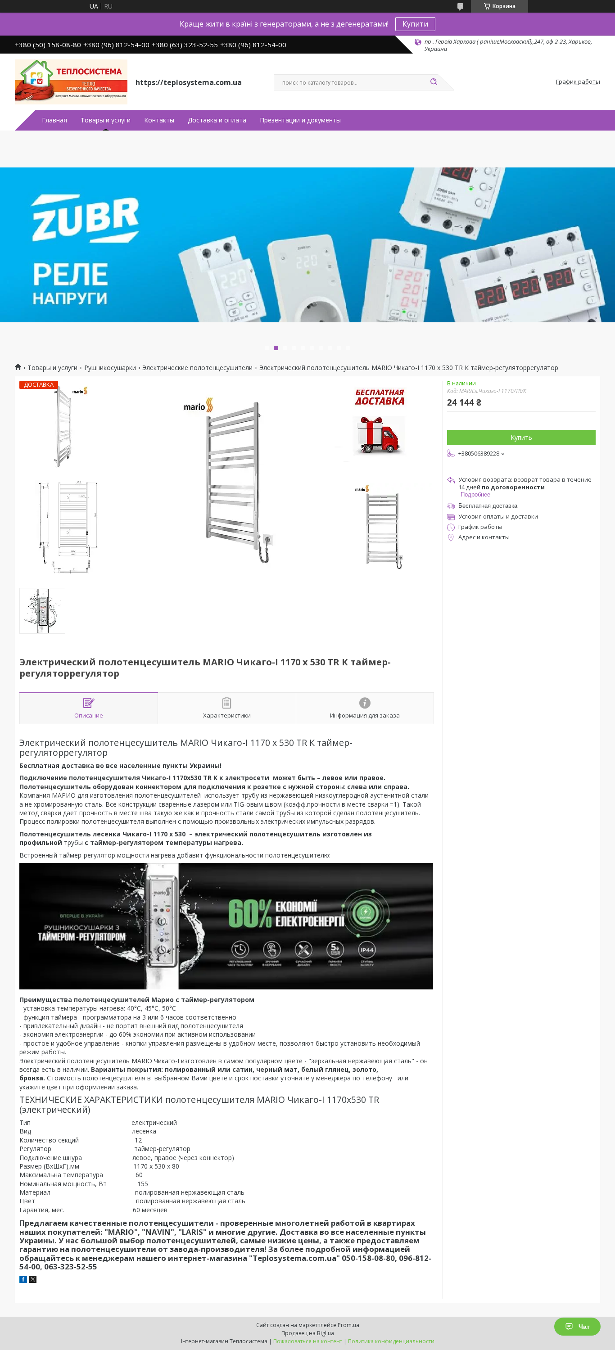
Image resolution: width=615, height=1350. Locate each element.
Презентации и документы (300, 120)
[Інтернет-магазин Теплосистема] (71, 81)
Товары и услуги (106, 120)
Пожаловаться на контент (307, 1341)
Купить (521, 437)
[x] (32, 1280)
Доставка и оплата (217, 120)
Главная (54, 120)
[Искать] (434, 82)
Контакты (159, 120)
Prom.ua (348, 1325)
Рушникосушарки (110, 368)
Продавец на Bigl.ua (307, 1333)
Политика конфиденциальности (391, 1341)
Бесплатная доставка (487, 505)
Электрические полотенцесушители (197, 368)
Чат (584, 1326)
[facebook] (23, 1280)
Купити (415, 24)
